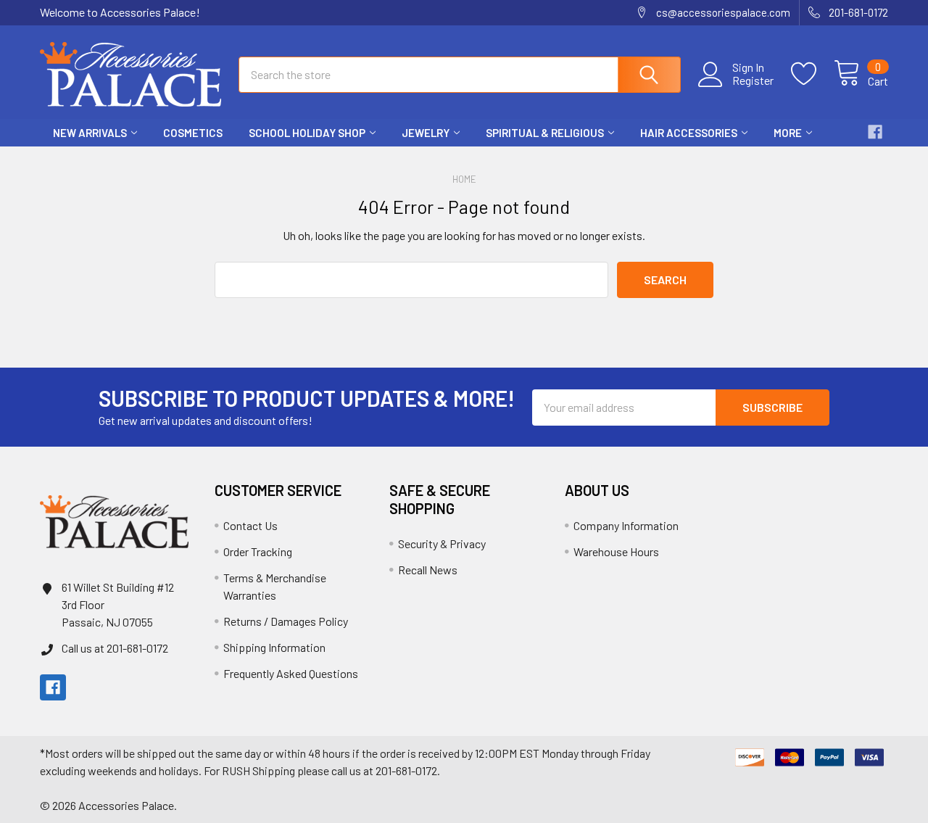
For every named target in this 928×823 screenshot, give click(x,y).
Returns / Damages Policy (285, 621)
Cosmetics (193, 132)
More (788, 132)
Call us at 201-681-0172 (115, 648)
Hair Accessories (688, 132)
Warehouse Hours (616, 551)
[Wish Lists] (812, 74)
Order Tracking (257, 551)
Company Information (626, 525)
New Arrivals (90, 132)
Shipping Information (274, 647)
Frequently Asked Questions (290, 673)
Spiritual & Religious (545, 132)
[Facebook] (875, 132)
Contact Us (250, 525)
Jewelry (426, 132)
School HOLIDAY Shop (307, 132)
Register (753, 80)
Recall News (427, 569)
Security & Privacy (442, 543)
